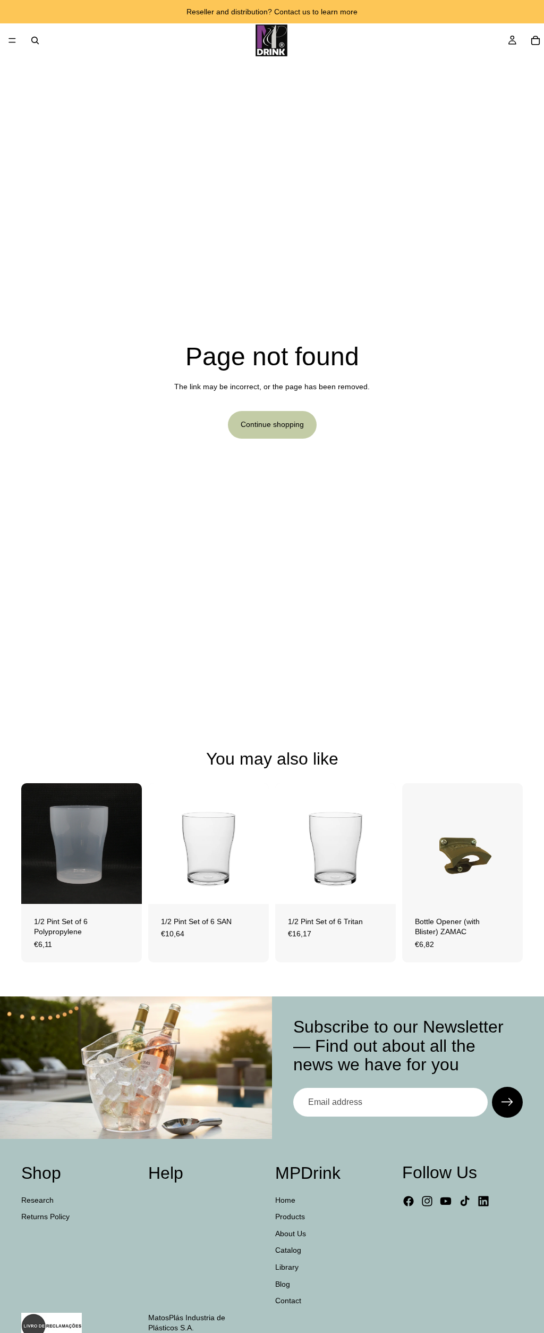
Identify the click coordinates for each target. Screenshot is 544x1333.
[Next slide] (257, 843)
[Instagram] (427, 1201)
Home (285, 1200)
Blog (282, 1284)
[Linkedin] (483, 1201)
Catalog (288, 1250)
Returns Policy (45, 1216)
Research (37, 1200)
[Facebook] (408, 1201)
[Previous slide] (160, 843)
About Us (290, 1233)
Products (290, 1216)
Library (287, 1267)
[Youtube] (445, 1201)
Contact (288, 1300)
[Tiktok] (464, 1201)
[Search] (35, 40)
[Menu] (12, 40)
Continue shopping (272, 424)
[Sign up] (507, 1102)
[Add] (125, 887)
